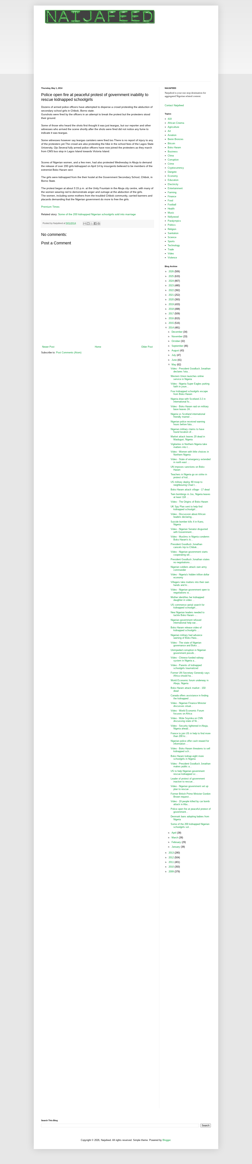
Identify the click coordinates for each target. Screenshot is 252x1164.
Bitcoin (171, 143)
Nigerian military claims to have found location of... (187, 430)
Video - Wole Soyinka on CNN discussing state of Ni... (187, 720)
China (171, 155)
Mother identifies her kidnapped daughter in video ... (187, 599)
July (174, 355)
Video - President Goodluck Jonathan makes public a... (190, 765)
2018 (172, 309)
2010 (172, 866)
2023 (172, 285)
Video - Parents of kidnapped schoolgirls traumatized (186, 667)
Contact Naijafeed (174, 105)
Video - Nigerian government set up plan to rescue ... (189, 788)
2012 (172, 857)
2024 (172, 280)
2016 (172, 318)
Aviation (172, 135)
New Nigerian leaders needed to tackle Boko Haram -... (187, 614)
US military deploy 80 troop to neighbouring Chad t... (186, 483)
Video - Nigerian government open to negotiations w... (190, 591)
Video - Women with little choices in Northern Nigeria (190, 453)
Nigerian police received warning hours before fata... (188, 423)
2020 (172, 299)
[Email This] (85, 223)
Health (171, 208)
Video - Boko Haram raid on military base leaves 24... (190, 408)
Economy (173, 176)
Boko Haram (174, 147)
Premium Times (50, 206)
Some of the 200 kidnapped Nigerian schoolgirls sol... (190, 825)
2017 (172, 313)
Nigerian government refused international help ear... (186, 621)
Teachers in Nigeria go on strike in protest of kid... (189, 476)
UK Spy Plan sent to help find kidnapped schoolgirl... (186, 508)
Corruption (173, 159)
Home (98, 346)
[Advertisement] (126, 53)
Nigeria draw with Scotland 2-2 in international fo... (188, 400)
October (176, 341)
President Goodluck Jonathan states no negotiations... (190, 561)
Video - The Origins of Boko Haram (189, 501)
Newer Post (48, 346)
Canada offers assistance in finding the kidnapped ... (189, 697)
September (178, 345)
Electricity (173, 184)
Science (172, 237)
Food (170, 200)
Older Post (147, 346)
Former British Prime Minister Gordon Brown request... (190, 795)
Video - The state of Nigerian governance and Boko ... (186, 644)
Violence (172, 257)
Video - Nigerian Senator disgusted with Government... (189, 530)
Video (171, 253)
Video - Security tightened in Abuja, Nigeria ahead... (189, 727)
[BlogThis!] (88, 223)
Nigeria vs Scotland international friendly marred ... (188, 415)
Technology (174, 245)
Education (173, 180)
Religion (172, 229)
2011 (172, 862)
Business (173, 151)
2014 (172, 327)
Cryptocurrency (176, 167)
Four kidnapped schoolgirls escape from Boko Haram (189, 393)
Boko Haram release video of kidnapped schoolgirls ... (186, 629)
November (177, 336)
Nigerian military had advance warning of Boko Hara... (186, 636)
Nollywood (173, 216)
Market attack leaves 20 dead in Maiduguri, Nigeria (188, 438)
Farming (172, 192)
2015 (172, 323)
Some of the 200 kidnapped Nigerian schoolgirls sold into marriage (97, 214)
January (176, 846)
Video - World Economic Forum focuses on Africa (187, 712)
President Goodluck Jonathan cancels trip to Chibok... (186, 546)
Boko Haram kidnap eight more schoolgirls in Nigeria (187, 757)
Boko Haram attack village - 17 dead (190, 489)
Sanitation (173, 233)
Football (172, 204)
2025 (172, 276)
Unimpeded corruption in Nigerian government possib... (188, 651)
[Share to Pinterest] (99, 223)
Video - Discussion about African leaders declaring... (188, 515)
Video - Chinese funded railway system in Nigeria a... (187, 659)
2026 (172, 271)
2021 (172, 294)
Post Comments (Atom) (68, 352)
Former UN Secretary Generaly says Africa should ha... (190, 674)
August (176, 350)
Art (169, 131)
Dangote (172, 171)
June (174, 360)
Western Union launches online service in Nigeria (187, 377)
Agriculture (173, 127)
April (174, 832)
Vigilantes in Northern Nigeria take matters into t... (189, 445)
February (177, 842)
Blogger (166, 1140)
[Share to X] (92, 223)
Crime (171, 163)
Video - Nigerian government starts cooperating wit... (189, 553)
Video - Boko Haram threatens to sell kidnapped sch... (190, 750)
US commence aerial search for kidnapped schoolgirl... (187, 606)
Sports (171, 241)
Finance (172, 196)
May (174, 364)
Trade (171, 249)
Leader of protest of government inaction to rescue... (188, 780)
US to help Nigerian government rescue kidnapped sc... (188, 772)
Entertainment (175, 188)
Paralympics (174, 220)
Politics (172, 224)
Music (171, 212)
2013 (172, 852)
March (175, 837)
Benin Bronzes (175, 139)
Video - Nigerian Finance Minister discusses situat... (188, 704)
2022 (172, 290)
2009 (172, 871)
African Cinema (176, 123)
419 (170, 118)
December (177, 331)
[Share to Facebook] (95, 223)
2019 (172, 304)
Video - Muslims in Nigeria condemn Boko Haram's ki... (190, 538)
